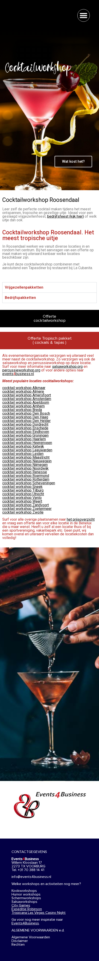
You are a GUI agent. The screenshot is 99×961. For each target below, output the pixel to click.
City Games (21, 905)
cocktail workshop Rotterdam (25, 479)
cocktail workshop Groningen (25, 435)
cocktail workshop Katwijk (23, 446)
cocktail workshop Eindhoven (25, 432)
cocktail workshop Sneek (22, 487)
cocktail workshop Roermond (25, 476)
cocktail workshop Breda (22, 410)
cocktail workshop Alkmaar (23, 388)
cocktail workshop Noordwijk (25, 468)
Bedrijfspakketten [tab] (20, 297)
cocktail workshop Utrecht (23, 494)
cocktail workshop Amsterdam (26, 399)
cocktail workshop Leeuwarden (27, 450)
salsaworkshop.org (67, 366)
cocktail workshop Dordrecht (25, 424)
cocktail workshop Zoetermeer (27, 508)
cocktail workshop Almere (23, 391)
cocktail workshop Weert (22, 501)
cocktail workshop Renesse (24, 472)
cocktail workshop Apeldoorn (25, 402)
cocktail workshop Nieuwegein (27, 461)
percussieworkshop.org (21, 370)
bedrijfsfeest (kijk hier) (65, 216)
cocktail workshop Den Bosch (26, 413)
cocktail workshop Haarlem (24, 439)
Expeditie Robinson (27, 909)
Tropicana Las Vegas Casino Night (39, 913)
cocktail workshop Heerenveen (27, 443)
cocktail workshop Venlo (22, 497)
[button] (83, 15)
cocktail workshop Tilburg (23, 490)
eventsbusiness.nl (18, 374)
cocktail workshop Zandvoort (25, 505)
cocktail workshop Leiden (23, 454)
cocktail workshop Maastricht (26, 457)
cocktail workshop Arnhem (23, 406)
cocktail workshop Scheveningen (28, 483)
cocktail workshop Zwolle (23, 512)
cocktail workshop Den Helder (26, 421)
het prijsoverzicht (81, 519)
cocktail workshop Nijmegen (25, 465)
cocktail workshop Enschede (25, 428)
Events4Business (25, 923)
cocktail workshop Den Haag (25, 417)
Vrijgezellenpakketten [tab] (24, 287)
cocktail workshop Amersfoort (26, 395)
